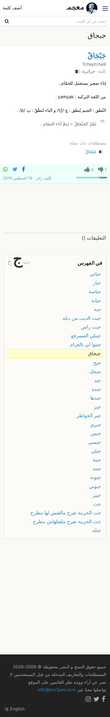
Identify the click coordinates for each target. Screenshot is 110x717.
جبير (97, 495)
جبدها (95, 398)
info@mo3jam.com (57, 689)
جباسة (95, 291)
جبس (96, 433)
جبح (97, 363)
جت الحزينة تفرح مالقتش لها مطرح (65, 512)
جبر (97, 406)
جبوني (95, 486)
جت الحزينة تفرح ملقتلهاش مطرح (67, 521)
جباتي (95, 274)
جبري (95, 424)
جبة (97, 309)
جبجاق (94, 353)
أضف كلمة (12, 7)
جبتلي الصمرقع (86, 335)
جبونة (95, 477)
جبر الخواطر (89, 415)
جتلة (96, 530)
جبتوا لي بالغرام (85, 344)
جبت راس (91, 327)
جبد (97, 380)
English (17, 708)
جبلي (96, 451)
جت (97, 504)
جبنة (97, 459)
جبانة (96, 300)
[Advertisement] (55, 208)
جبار (97, 282)
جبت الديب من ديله (81, 318)
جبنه (97, 468)
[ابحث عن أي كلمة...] (6, 21)
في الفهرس (90, 263)
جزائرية (88, 71)
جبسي (94, 442)
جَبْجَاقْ (97, 55)
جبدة (96, 389)
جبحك (95, 371)
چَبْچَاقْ (91, 151)
